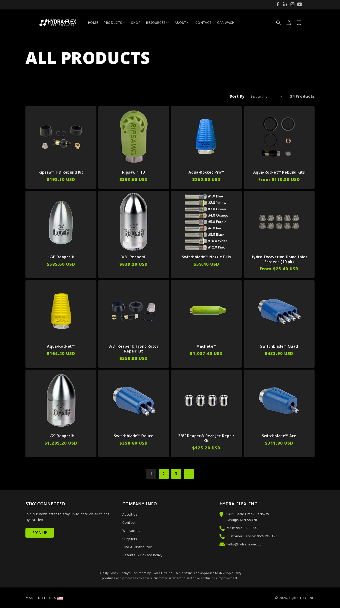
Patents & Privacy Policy (142, 555)
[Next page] (189, 474)
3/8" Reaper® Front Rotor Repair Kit (133, 349)
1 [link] (151, 473)
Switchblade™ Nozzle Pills (206, 257)
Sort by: (238, 96)
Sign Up (39, 532)
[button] (114, 22)
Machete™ (206, 346)
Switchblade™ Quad (279, 346)
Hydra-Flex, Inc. (302, 598)
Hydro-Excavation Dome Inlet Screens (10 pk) (278, 259)
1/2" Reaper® (61, 435)
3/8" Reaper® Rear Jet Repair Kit (206, 438)
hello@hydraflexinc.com (245, 544)
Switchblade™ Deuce (133, 435)
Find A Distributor (136, 547)
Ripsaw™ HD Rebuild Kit (60, 172)
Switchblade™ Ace (279, 435)
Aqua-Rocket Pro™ (206, 172)
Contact (129, 522)
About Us (129, 514)
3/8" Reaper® (134, 257)
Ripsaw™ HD (133, 172)
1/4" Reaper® (61, 257)
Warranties (131, 530)
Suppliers (129, 539)
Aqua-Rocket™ (61, 346)
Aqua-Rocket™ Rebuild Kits (279, 172)
